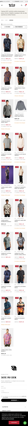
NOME (2, 386)
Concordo (14, 422)
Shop (6, 20)
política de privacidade (8, 419)
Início (2, 20)
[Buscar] (21, 5)
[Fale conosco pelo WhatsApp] (25, 423)
